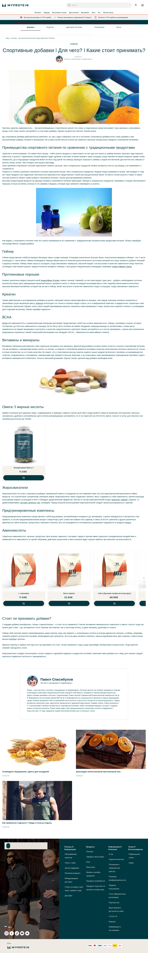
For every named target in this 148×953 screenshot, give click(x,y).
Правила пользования (114, 887)
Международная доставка (71, 880)
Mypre (128, 523)
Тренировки (99, 27)
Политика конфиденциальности (117, 878)
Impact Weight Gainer (122, 267)
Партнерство (114, 903)
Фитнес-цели (108, 12)
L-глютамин (23, 593)
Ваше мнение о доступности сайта (116, 909)
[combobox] (99, 5)
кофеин (124, 500)
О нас (111, 854)
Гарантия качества (116, 859)
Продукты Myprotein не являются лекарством (95, 888)
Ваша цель (90, 867)
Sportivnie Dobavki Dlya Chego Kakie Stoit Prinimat (37, 38)
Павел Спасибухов (56, 679)
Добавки (30, 27)
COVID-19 (113, 916)
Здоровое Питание (74, 27)
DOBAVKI (74, 44)
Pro (99, 12)
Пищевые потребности (95, 881)
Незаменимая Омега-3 (23, 468)
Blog (7, 38)
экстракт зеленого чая (30, 503)
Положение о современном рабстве (114, 868)
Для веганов (74, 12)
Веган (118, 27)
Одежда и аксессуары (95, 857)
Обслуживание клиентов (71, 856)
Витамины (85, 12)
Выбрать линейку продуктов (93, 874)
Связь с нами (70, 863)
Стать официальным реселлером (117, 895)
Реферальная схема (134, 856)
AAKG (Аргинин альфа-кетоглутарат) (114, 593)
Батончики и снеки (59, 12)
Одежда (47, 12)
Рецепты (50, 27)
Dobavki (14, 38)
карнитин (116, 500)
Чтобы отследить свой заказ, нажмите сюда (74, 888)
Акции (131, 863)
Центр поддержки (72, 868)
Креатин (39, 303)
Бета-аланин (69, 593)
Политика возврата (72, 873)
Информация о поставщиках (115, 928)
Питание (38, 12)
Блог (93, 12)
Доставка (68, 896)
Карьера (112, 922)
